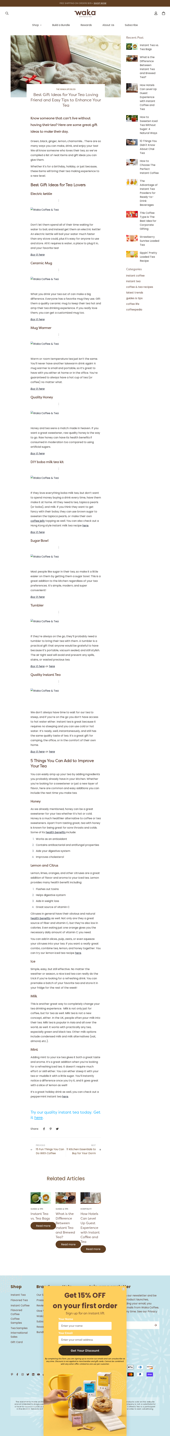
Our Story (43, 1295)
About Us (108, 25)
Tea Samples (19, 1328)
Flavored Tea (19, 1300)
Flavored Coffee (16, 1312)
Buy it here (38, 666)
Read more (43, 1226)
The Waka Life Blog (66, 89)
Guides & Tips (37, 1209)
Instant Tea (18, 1295)
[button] (85, 1350)
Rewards (86, 25)
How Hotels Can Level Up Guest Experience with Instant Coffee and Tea (90, 1228)
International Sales (19, 1335)
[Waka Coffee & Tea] (85, 13)
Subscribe (131, 25)
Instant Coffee (20, 1305)
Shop (35, 25)
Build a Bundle (61, 25)
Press (40, 1300)
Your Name (65, 1319)
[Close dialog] (123, 1289)
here (52, 666)
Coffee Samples (16, 1321)
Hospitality (86, 1209)
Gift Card (17, 1342)
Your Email (65, 1333)
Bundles (42, 1332)
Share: (35, 1129)
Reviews (42, 1305)
